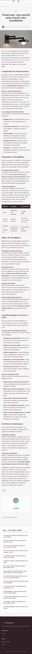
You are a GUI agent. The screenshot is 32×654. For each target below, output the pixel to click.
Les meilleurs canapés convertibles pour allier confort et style (14, 602)
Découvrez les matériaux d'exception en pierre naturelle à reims (14, 546)
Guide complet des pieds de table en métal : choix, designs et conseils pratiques (15, 571)
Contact (4, 644)
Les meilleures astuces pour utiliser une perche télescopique (14, 556)
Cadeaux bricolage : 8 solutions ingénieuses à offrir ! (15, 561)
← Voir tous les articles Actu (9, 517)
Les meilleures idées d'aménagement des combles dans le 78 (14, 587)
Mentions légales (6, 641)
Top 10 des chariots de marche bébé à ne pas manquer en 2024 (15, 551)
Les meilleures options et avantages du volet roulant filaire (15, 536)
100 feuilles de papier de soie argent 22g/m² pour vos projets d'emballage (15, 576)
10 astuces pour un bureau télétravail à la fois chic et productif (15, 582)
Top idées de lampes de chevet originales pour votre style (14, 541)
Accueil (3, 6)
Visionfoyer (9, 623)
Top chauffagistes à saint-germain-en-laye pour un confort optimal (15, 592)
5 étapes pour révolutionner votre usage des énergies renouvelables (15, 597)
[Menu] (18, 1)
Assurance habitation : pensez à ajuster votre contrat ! (15, 607)
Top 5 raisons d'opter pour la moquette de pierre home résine (14, 566)
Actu (7, 6)
